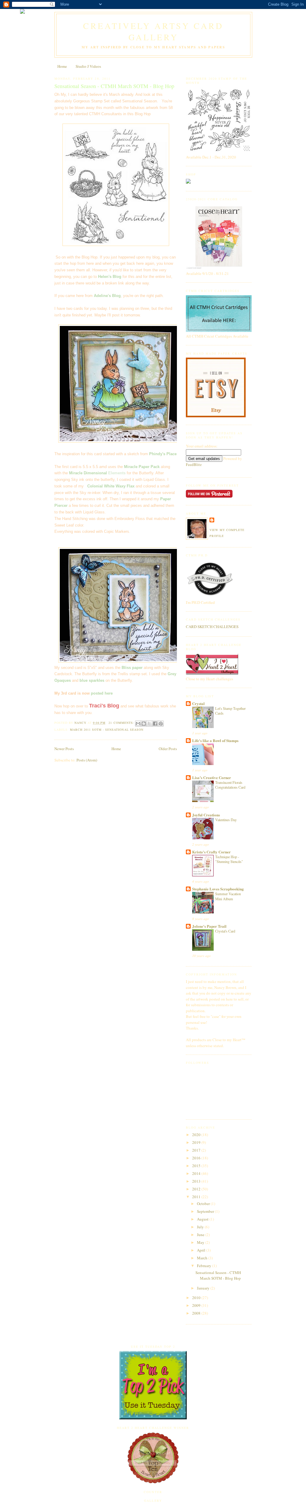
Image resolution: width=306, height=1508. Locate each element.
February (204, 1265)
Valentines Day (226, 819)
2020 (196, 1134)
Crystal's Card (225, 931)
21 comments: (121, 723)
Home (62, 66)
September (206, 1211)
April (201, 1250)
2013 (196, 1181)
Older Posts (168, 748)
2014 (196, 1173)
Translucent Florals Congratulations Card (230, 785)
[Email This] (138, 724)
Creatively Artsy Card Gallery (153, 31)
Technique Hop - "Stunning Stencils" (229, 859)
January (203, 1288)
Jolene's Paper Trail (209, 926)
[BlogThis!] (144, 724)
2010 (196, 1297)
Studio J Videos (88, 66)
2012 (196, 1189)
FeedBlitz (194, 464)
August (203, 1219)
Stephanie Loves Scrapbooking (218, 889)
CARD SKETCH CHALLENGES (212, 626)
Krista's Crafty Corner (211, 852)
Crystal (198, 703)
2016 (196, 1158)
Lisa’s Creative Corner (211, 777)
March (202, 1258)
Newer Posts (64, 748)
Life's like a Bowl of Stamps (215, 740)
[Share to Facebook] (155, 724)
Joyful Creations (206, 815)
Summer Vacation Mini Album (228, 896)
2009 (196, 1305)
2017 (196, 1150)
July (201, 1227)
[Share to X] (149, 724)
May (201, 1242)
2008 (196, 1313)
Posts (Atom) (86, 760)
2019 (196, 1142)
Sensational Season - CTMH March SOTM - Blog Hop (114, 86)
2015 (196, 1165)
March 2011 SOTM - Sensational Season (106, 729)
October (204, 1203)
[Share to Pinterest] (161, 724)
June (201, 1234)
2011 (196, 1196)
